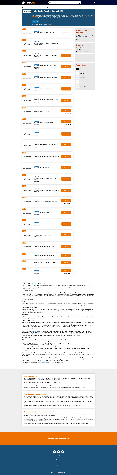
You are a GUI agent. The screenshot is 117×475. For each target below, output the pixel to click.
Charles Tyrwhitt (45, 362)
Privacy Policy (58, 467)
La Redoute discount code (85, 292)
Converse (82, 73)
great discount (37, 331)
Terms (58, 465)
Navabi (81, 82)
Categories (58, 459)
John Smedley (83, 86)
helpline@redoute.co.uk (82, 51)
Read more (35, 21)
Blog (58, 464)
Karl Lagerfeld (35, 283)
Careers (58, 461)
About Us (58, 455)
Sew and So (82, 77)
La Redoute (35, 16)
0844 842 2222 (80, 49)
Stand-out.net (83, 69)
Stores (58, 457)
